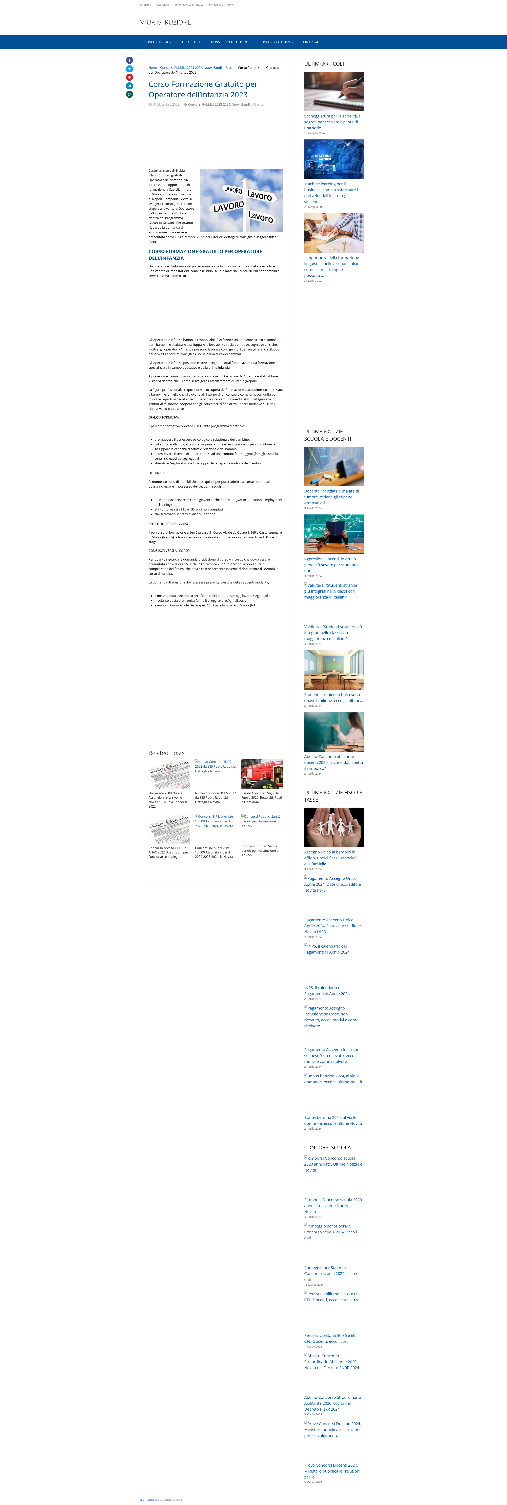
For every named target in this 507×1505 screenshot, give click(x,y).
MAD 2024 (310, 42)
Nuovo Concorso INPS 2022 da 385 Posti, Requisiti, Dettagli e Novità (215, 797)
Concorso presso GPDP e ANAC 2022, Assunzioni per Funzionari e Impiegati (168, 852)
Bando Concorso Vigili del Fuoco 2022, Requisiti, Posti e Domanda (261, 797)
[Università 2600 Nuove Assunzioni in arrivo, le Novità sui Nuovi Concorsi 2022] (169, 774)
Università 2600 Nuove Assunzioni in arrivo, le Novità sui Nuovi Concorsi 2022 (168, 800)
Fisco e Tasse (190, 42)
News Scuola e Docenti (230, 42)
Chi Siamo (145, 4)
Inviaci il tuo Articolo (221, 4)
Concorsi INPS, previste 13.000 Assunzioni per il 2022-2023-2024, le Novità (214, 852)
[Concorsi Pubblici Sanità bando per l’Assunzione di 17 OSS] (262, 828)
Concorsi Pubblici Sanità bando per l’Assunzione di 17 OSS (260, 850)
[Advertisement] (216, 138)
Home (153, 67)
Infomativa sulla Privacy (189, 4)
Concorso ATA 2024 (275, 42)
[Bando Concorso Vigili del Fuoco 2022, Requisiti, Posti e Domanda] (262, 774)
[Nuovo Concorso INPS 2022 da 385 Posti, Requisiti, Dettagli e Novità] (216, 774)
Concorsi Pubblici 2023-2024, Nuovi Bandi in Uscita (197, 67)
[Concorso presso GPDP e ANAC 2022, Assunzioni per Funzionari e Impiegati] (169, 829)
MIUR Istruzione (165, 22)
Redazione (163, 4)
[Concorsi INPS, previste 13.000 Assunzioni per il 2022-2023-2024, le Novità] (216, 829)
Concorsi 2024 (156, 42)
